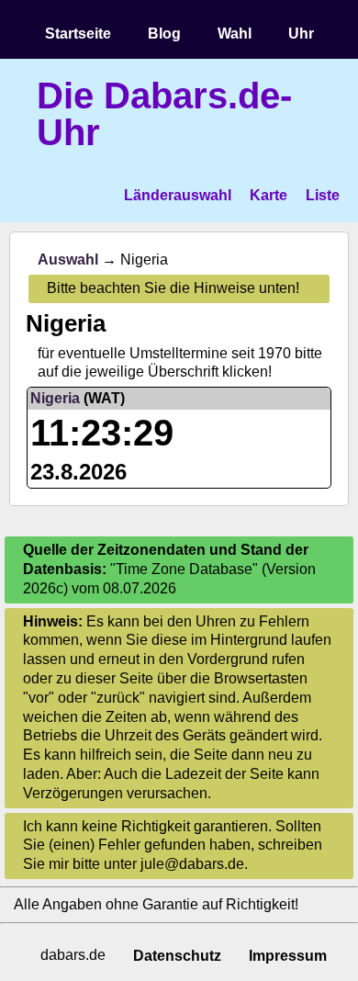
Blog (164, 33)
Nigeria (55, 398)
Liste (323, 195)
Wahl (235, 33)
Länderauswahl (177, 195)
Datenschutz (177, 956)
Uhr (301, 33)
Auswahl (68, 259)
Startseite (78, 33)
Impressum (288, 956)
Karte (268, 195)
